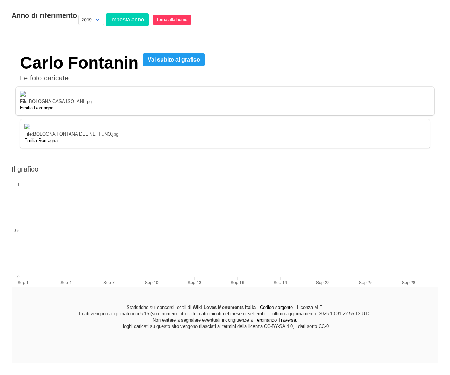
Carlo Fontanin (79, 62)
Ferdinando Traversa (275, 320)
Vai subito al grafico (174, 60)
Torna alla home (171, 19)
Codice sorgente (276, 307)
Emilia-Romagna (36, 107)
